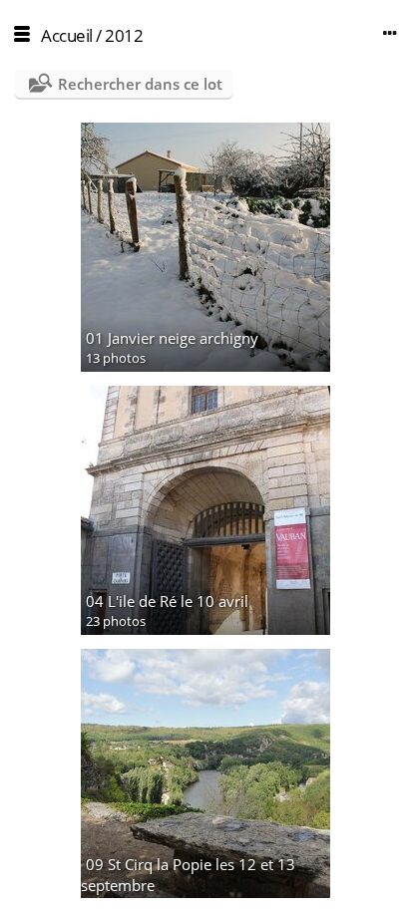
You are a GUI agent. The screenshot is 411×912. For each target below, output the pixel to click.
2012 (124, 35)
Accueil (67, 35)
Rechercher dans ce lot (140, 84)
